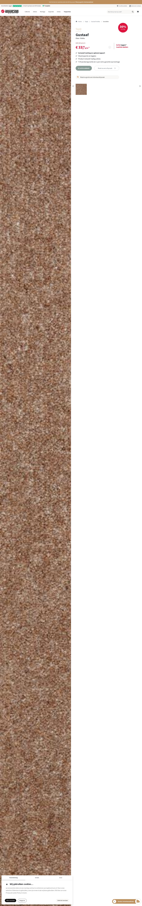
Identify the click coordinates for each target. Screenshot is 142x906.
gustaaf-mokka (95, 21)
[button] (71, 2)
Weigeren (22, 900)
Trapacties (67, 12)
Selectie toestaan (62, 900)
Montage (42, 12)
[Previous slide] (73, 86)
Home (80, 21)
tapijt (86, 21)
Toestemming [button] (13, 878)
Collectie (27, 12)
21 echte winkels (123, 6)
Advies (35, 12)
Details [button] (37, 878)
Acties (59, 12)
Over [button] (60, 878)
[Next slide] (140, 86)
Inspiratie (51, 12)
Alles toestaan (10, 900)
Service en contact (136, 6)
